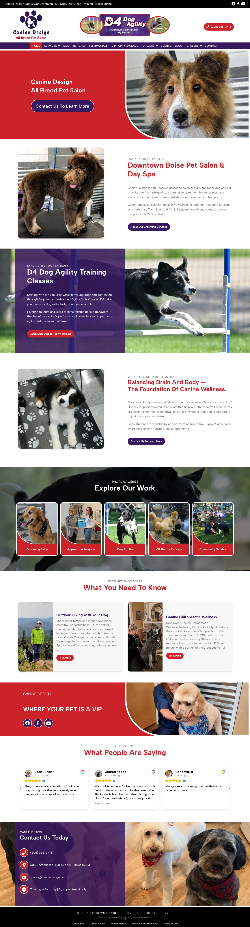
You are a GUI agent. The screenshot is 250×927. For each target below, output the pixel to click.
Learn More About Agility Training (50, 333)
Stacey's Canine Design (110, 913)
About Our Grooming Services (148, 226)
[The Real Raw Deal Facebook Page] (238, 3)
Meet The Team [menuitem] (74, 45)
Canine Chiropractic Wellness (191, 617)
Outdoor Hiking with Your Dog (82, 615)
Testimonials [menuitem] (98, 45)
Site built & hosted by (125, 917)
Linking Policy (97, 923)
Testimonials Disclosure (144, 923)
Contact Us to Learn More (146, 441)
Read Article (65, 657)
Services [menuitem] (50, 45)
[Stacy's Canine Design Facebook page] (233, 3)
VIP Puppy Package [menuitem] (125, 45)
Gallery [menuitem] (148, 45)
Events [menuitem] (166, 45)
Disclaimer (78, 923)
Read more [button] (102, 803)
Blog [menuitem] (178, 45)
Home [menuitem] (36, 45)
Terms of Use (170, 923)
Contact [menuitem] (211, 45)
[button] (229, 788)
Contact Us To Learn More (62, 106)
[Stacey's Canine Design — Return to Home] (31, 25)
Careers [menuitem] (192, 45)
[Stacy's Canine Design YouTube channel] (243, 3)
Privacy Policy (118, 923)
